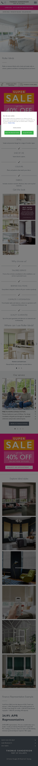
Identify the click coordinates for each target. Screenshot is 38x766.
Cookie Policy (11, 123)
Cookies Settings (17, 127)
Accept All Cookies (27, 132)
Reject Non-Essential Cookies (12, 132)
